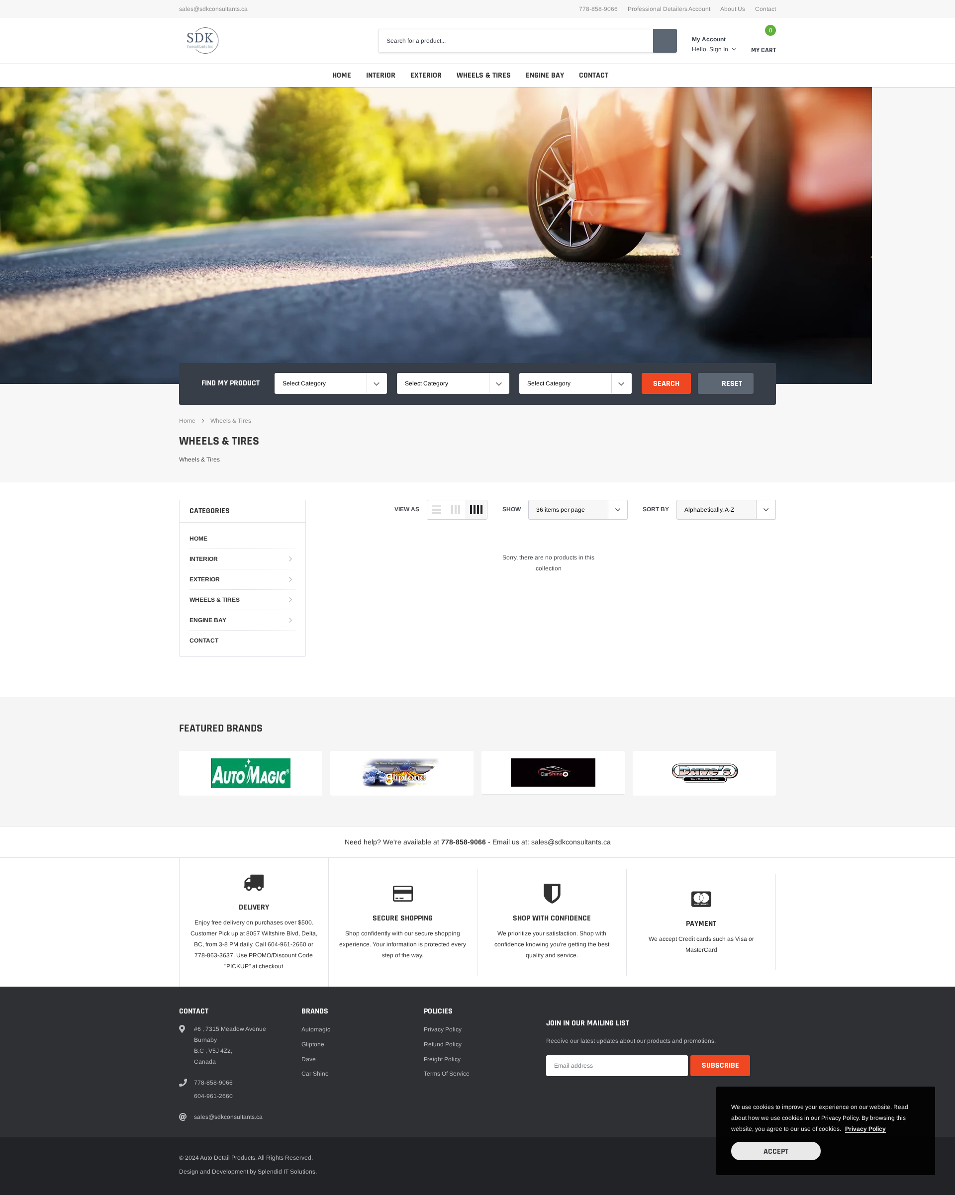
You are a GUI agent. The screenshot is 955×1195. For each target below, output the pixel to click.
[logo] (200, 40)
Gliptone (312, 1044)
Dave (308, 1059)
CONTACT (593, 75)
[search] (665, 41)
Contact (765, 9)
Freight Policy (442, 1059)
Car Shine (315, 1073)
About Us (732, 9)
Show (511, 509)
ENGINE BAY (545, 75)
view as (406, 509)
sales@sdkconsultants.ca (213, 9)
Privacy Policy (443, 1029)
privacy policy (865, 1128)
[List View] (436, 509)
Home (187, 420)
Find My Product (230, 383)
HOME (341, 75)
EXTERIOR (426, 75)
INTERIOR (380, 75)
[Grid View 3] (455, 509)
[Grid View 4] (476, 509)
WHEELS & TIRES (484, 75)
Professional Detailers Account (669, 9)
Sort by (656, 509)
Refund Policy (443, 1044)
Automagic (315, 1029)
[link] (553, 773)
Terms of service (447, 1073)
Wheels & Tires (230, 420)
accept (776, 1151)
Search (666, 383)
